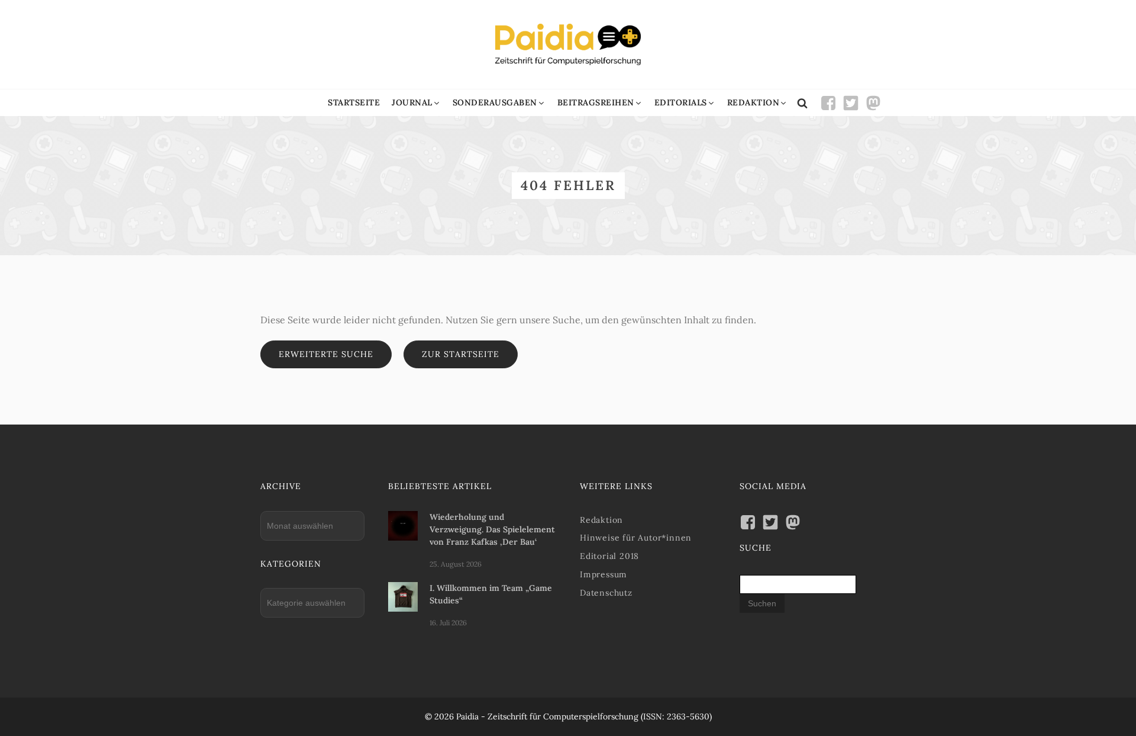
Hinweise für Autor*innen (636, 537)
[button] (416, 102)
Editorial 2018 (609, 556)
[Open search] (802, 103)
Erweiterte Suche (326, 354)
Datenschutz (606, 592)
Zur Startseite (460, 354)
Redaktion (601, 520)
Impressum (603, 574)
